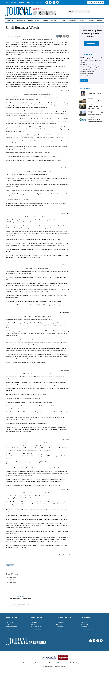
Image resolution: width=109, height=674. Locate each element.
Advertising (59, 624)
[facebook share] (64, 36)
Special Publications (36, 627)
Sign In (90, 2)
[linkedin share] (57, 36)
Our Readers (59, 622)
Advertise (30, 2)
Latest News (10, 565)
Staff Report (20, 36)
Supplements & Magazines (49, 20)
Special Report (10, 622)
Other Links (86, 617)
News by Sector (21, 20)
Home (6, 2)
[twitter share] (60, 36)
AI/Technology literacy (89, 65)
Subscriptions (59, 627)
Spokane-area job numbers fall (21, 599)
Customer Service (63, 617)
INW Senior (99, 20)
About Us (13, 2)
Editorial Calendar (61, 620)
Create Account (98, 2)
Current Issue (10, 20)
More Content (36, 617)
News (7, 620)
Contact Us (84, 622)
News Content (12, 617)
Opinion (8, 629)
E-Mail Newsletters (36, 622)
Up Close (8, 624)
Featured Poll (86, 54)
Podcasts (81, 20)
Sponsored (90, 20)
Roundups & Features (33, 20)
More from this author (19, 604)
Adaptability (85, 76)
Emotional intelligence (89, 69)
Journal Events (72, 20)
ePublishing (63, 666)
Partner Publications (36, 629)
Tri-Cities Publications (87, 629)
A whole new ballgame (95, 93)
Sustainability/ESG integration (91, 67)
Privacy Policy (85, 627)
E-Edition (62, 20)
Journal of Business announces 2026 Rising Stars (95, 121)
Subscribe (21, 2)
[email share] (67, 36)
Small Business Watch (11, 577)
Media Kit (58, 629)
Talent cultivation (87, 73)
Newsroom (39, 2)
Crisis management (88, 71)
